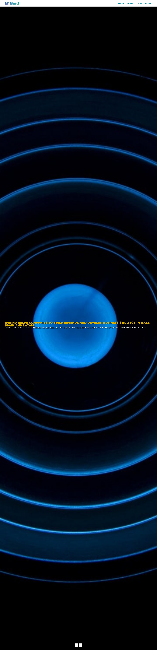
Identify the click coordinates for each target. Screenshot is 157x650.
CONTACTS (148, 3)
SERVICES (130, 3)
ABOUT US (121, 3)
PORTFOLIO (139, 3)
